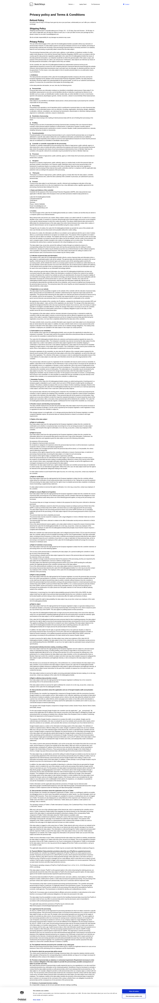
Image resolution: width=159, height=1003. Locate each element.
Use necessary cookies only (134, 996)
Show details (36, 999)
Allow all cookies (134, 991)
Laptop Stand (82, 4)
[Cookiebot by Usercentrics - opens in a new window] (22, 1000)
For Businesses (95, 4)
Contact (127, 4)
